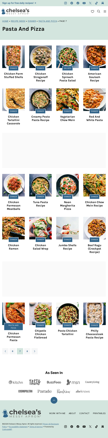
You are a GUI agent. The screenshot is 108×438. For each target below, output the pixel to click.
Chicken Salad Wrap (40, 247)
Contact (84, 413)
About (72, 413)
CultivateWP (7, 429)
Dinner (32, 21)
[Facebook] (78, 3)
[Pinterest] (72, 3)
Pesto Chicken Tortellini (67, 332)
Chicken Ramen (13, 247)
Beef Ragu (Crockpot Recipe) (94, 249)
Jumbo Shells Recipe (67, 247)
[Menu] (105, 11)
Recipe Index (18, 21)
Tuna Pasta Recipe (40, 204)
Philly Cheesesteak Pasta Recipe (94, 334)
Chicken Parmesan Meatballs (13, 206)
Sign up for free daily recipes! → (19, 3)
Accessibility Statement (18, 427)
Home (5, 21)
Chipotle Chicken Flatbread (40, 334)
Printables (99, 413)
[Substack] (103, 3)
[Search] (99, 11)
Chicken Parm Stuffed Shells (13, 75)
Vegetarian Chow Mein (67, 118)
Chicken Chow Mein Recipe (94, 204)
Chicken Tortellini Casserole (13, 120)
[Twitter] (90, 3)
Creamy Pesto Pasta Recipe (40, 118)
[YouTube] (84, 3)
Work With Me (57, 413)
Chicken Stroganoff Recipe (40, 77)
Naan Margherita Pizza (67, 206)
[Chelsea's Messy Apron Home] (15, 11)
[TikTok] (96, 3)
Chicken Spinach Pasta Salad (67, 77)
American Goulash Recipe (94, 77)
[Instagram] (65, 3)
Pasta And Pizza (48, 21)
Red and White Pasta (94, 118)
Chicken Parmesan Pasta (13, 337)
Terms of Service (36, 427)
